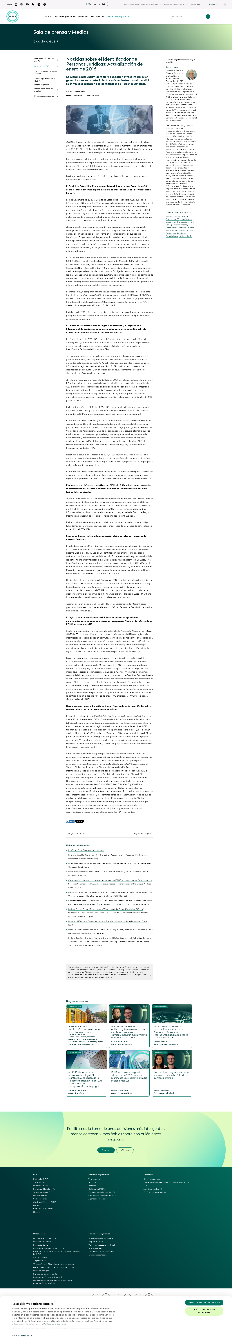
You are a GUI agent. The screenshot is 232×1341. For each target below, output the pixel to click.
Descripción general (152, 1179)
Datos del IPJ (97, 16)
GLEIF (48, 16)
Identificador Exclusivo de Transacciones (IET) (180, 220)
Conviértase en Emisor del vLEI (102, 1195)
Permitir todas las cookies (204, 1302)
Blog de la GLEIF (152, 4)
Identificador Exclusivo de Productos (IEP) (177, 217)
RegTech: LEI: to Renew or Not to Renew (86, 850)
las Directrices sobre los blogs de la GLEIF (132, 974)
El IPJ (146, 1185)
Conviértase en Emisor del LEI (101, 1192)
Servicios (106, 1150)
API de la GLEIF (40, 1257)
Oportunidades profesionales (134, 4)
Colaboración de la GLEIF (44, 1202)
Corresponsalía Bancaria (176, 225)
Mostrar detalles (20, 1335)
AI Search (183, 4)
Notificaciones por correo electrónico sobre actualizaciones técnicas (52, 1282)
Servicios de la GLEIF (42, 1192)
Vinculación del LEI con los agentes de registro (54, 1264)
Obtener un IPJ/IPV (96, 1189)
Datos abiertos (40, 1195)
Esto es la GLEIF (40, 1179)
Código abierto (40, 1199)
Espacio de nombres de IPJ (45, 1274)
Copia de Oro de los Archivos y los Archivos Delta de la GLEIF (56, 1252)
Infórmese (125, 1150)
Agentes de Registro (97, 1199)
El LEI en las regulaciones (155, 1192)
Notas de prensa (41, 85)
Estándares (171, 233)
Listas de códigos (41, 1270)
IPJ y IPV (92, 1182)
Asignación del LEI (41, 1261)
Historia (36, 1212)
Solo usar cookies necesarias (204, 1311)
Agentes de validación (153, 1189)
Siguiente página (142, 833)
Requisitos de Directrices (182, 230)
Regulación (181, 233)
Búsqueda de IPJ (40, 1245)
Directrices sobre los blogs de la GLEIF (46, 72)
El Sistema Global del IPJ (44, 1189)
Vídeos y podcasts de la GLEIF (44, 79)
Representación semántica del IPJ (48, 1277)
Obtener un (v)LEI (97, 4)
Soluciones (83, 16)
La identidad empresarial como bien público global (166, 1182)
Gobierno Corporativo (43, 1209)
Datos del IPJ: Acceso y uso (45, 1238)
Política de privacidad (54, 1324)
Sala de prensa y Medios (118, 16)
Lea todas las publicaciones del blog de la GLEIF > (180, 61)
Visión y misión (39, 1182)
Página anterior (76, 833)
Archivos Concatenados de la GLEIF (49, 1248)
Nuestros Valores (40, 1185)
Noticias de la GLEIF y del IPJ (43, 60)
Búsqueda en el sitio (196, 4)
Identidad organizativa (64, 16)
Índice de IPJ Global (42, 1241)
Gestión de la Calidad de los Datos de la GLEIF (54, 1267)
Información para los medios (43, 90)
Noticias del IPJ (185, 236)
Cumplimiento (172, 236)
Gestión (36, 1205)
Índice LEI (92, 1185)
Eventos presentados (44, 96)
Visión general (94, 1179)
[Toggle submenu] (57, 60)
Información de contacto (169, 4)
